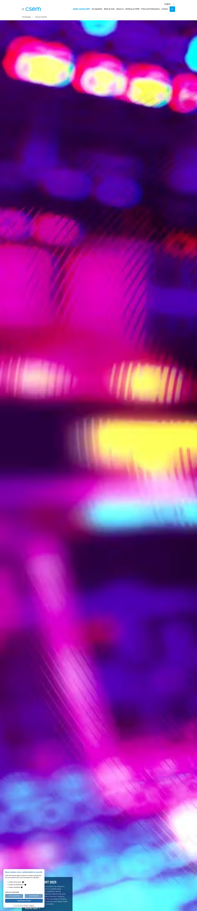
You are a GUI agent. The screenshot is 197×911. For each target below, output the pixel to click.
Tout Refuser (33, 896)
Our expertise (97, 9)
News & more (109, 9)
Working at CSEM (132, 9)
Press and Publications (150, 9)
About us (120, 9)
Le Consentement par (24, 905)
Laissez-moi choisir (24, 901)
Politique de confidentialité (12, 892)
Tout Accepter (14, 896)
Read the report (31, 908)
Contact (165, 9)
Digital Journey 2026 (81, 9)
